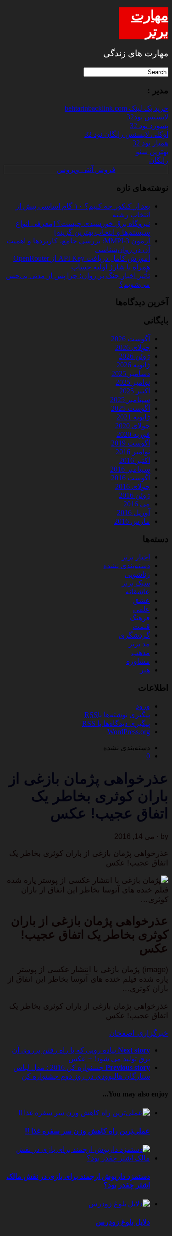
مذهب (140, 652)
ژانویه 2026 (133, 365)
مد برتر (139, 644)
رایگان (158, 160)
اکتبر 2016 (134, 460)
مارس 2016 (132, 521)
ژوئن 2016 (134, 495)
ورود (143, 706)
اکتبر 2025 (134, 391)
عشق (141, 600)
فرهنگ (140, 618)
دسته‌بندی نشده (126, 566)
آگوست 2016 (130, 478)
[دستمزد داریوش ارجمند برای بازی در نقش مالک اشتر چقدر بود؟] (77, 1158)
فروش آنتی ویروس (86, 169)
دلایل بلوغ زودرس (123, 1222)
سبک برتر (136, 583)
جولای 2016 (132, 486)
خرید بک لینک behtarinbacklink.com (116, 108)
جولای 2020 (132, 426)
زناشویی (137, 574)
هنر (145, 670)
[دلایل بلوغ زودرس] (119, 1204)
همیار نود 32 (150, 143)
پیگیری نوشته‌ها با (117, 715)
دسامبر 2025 (130, 373)
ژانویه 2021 (133, 417)
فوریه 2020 (133, 434)
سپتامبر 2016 (130, 469)
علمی (141, 609)
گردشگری (134, 635)
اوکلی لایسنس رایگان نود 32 (126, 134)
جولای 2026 (132, 347)
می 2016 (136, 504)
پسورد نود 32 (149, 125)
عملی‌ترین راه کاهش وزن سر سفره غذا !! (87, 1131)
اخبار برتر (136, 557)
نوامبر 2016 (133, 452)
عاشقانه (137, 592)
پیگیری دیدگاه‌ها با (116, 723)
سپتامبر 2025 (130, 399)
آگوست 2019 (130, 443)
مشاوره (138, 661)
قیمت (141, 626)
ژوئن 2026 (134, 356)
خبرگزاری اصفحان (138, 1033)
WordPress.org (128, 732)
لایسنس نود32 (147, 117)
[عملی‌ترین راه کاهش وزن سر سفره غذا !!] (84, 1113)
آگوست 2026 (130, 339)
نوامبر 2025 (133, 382)
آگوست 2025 (130, 408)
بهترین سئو (152, 152)
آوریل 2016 (133, 512)
